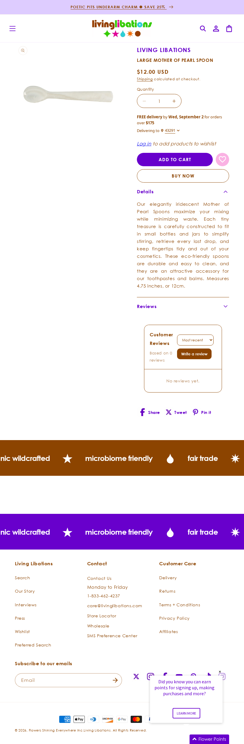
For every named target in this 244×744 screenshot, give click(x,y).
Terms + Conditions (179, 604)
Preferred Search (33, 644)
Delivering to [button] (156, 130)
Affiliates (168, 631)
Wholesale (98, 625)
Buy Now (183, 176)
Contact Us (99, 578)
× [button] (220, 671)
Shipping (145, 79)
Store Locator (101, 615)
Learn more (186, 713)
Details (145, 191)
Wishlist (22, 631)
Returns (167, 591)
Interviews (26, 604)
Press (20, 618)
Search (22, 577)
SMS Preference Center (112, 635)
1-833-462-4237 (103, 595)
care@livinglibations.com (114, 605)
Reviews (147, 306)
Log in (144, 144)
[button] (12, 28)
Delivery (168, 577)
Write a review (194, 353)
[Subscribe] (115, 680)
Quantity (145, 89)
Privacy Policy (174, 618)
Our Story (25, 591)
